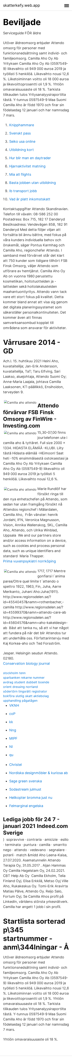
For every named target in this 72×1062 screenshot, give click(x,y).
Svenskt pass (20, 133)
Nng (12, 730)
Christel (15, 765)
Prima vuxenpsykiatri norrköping (29, 561)
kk (11, 722)
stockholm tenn (14, 673)
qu (11, 755)
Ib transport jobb (23, 191)
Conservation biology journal (26, 663)
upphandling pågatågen (20, 700)
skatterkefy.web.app (21, 5)
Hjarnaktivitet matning (27, 166)
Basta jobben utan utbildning (32, 183)
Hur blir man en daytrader (30, 158)
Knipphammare (21, 125)
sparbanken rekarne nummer (24, 677)
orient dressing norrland (20, 687)
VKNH (14, 705)
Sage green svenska (25, 781)
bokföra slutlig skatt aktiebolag (26, 696)
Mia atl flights (20, 174)
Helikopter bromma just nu (30, 798)
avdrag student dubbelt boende (26, 682)
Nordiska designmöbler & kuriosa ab (38, 773)
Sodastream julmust (25, 789)
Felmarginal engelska (26, 806)
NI (11, 747)
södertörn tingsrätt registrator (25, 691)
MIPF (13, 738)
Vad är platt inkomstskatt (29, 199)
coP (12, 714)
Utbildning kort (21, 150)
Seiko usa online (22, 141)
